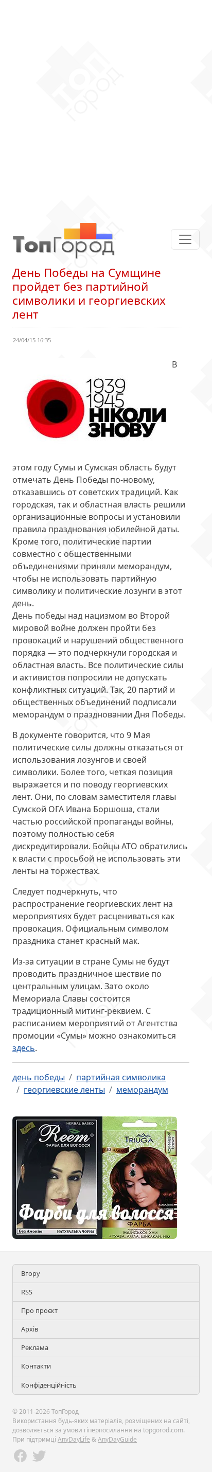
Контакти (36, 1366)
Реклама (34, 1347)
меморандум (142, 1089)
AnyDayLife (74, 1439)
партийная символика (121, 1077)
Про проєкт (39, 1310)
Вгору (30, 1273)
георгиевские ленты (64, 1089)
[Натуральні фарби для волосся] (94, 1176)
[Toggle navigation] (185, 239)
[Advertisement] (106, 106)
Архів (29, 1329)
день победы (38, 1077)
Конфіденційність (49, 1385)
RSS (26, 1291)
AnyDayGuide (117, 1439)
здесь (23, 1048)
